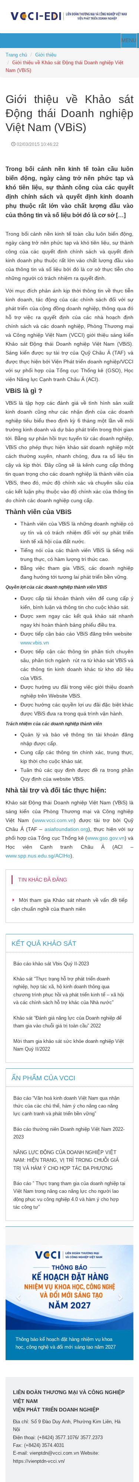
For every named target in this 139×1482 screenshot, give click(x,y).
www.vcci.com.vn (54, 820)
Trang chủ (16, 55)
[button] (15, 1293)
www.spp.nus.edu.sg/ (38, 856)
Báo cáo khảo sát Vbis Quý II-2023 (51, 963)
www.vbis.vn (34, 643)
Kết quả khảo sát (43, 943)
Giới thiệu (45, 55)
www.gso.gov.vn (106, 838)
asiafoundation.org (66, 829)
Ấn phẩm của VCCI (43, 1078)
